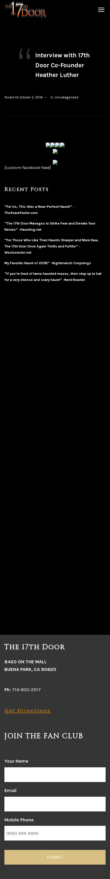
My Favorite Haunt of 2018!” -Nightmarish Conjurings (47, 263)
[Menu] (100, 9)
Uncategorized (66, 97)
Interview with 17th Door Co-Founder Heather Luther (62, 65)
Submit (55, 857)
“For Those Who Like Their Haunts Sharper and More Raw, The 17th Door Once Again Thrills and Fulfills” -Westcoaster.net (51, 246)
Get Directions (27, 710)
